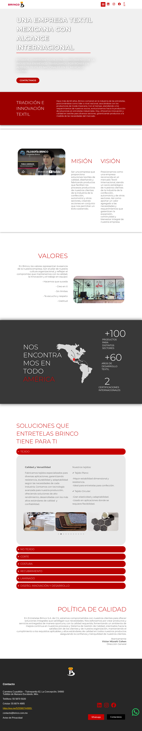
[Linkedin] (108, 4)
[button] (103, 4)
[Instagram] (113, 4)
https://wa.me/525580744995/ (17, 708)
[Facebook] (119, 4)
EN (124, 4)
